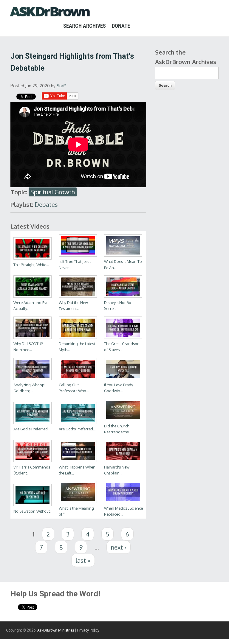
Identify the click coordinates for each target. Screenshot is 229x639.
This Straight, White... (31, 264)
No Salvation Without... (32, 511)
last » (83, 560)
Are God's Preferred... (31, 428)
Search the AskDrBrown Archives (185, 57)
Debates (46, 204)
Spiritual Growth (52, 192)
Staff (61, 85)
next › (118, 547)
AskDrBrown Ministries (55, 630)
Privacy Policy (88, 630)
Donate (121, 26)
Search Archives (84, 26)
